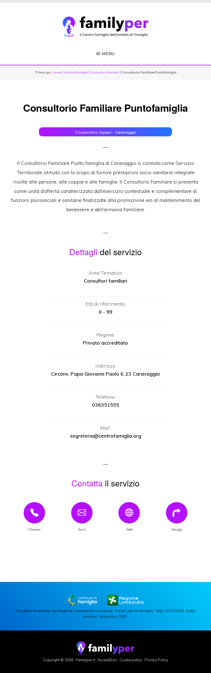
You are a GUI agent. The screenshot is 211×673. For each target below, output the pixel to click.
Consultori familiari (104, 72)
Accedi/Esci (107, 660)
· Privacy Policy (155, 660)
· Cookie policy (130, 660)
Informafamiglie (76, 72)
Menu (108, 53)
